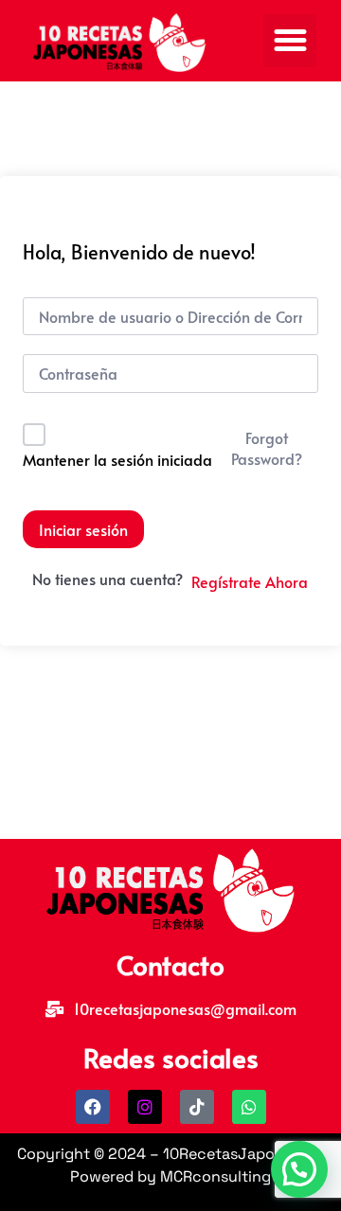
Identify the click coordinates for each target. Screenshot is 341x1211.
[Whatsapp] (249, 1107)
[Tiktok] (197, 1107)
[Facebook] (93, 1107)
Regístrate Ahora (249, 581)
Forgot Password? (266, 448)
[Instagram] (145, 1107)
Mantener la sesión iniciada (117, 459)
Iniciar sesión (83, 529)
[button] (289, 40)
